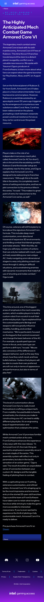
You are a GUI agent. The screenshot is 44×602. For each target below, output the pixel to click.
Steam (6, 529)
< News (5, 8)
